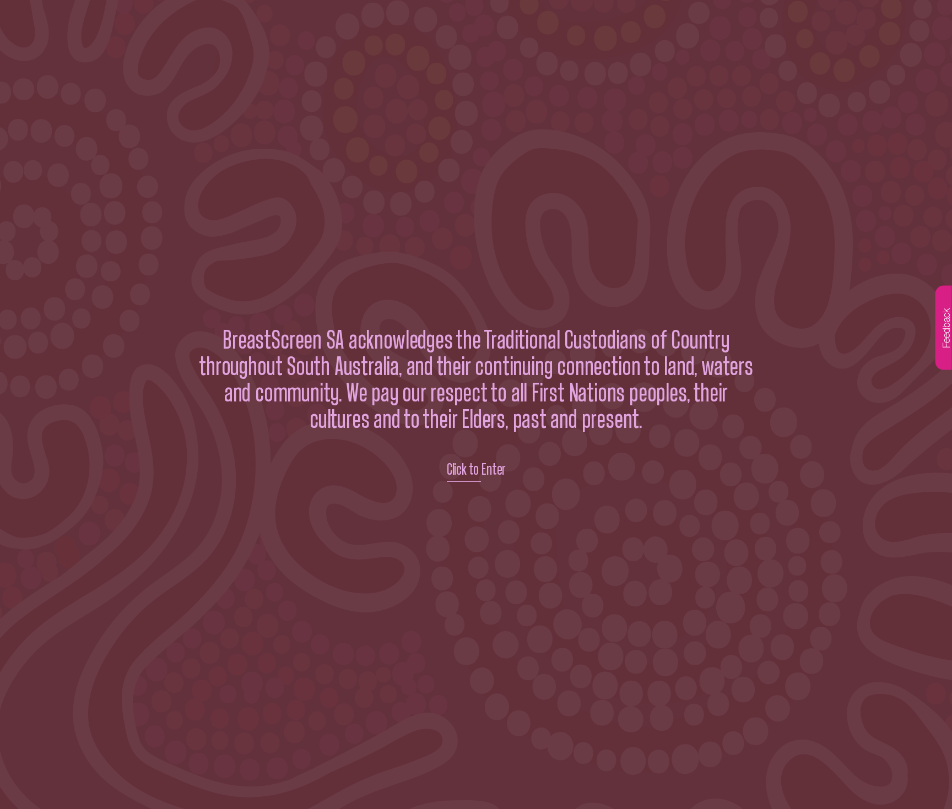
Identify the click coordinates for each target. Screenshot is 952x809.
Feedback (946, 328)
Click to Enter (476, 469)
